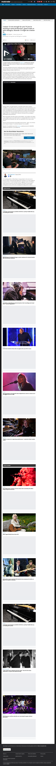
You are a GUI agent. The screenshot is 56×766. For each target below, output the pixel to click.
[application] (19, 93)
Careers (41, 756)
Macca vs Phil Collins (26, 20)
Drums (24, 4)
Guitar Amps (40, 4)
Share (5, 40)
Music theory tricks (37, 20)
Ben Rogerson (9, 34)
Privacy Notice (6, 141)
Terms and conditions (32, 753)
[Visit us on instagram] (38, 1)
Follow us (27, 40)
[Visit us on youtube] (39, 1)
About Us (4, 753)
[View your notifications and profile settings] (49, 2)
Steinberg (19, 126)
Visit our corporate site (41, 745)
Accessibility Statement (32, 756)
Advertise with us (19, 756)
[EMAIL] (11, 176)
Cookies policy (5, 756)
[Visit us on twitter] (36, 1)
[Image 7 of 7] (33, 159)
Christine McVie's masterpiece (13, 20)
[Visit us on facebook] (34, 1)
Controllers (18, 4)
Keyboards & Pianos (31, 4)
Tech (4, 23)
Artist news (7, 4)
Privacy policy (42, 753)
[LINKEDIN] (9, 176)
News (4, 34)
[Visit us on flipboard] (41, 1)
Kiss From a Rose (47, 20)
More (45, 4)
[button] (52, 1)
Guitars (13, 4)
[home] (2, 4)
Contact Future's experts (20, 753)
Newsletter (33, 40)
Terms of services (17, 140)
